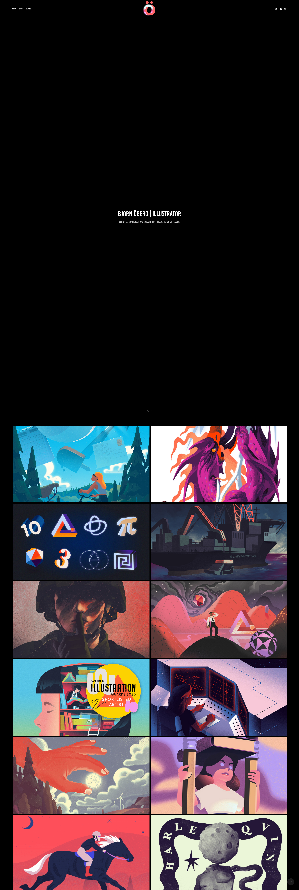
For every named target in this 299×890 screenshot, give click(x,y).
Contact (29, 8)
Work (14, 8)
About (21, 8)
